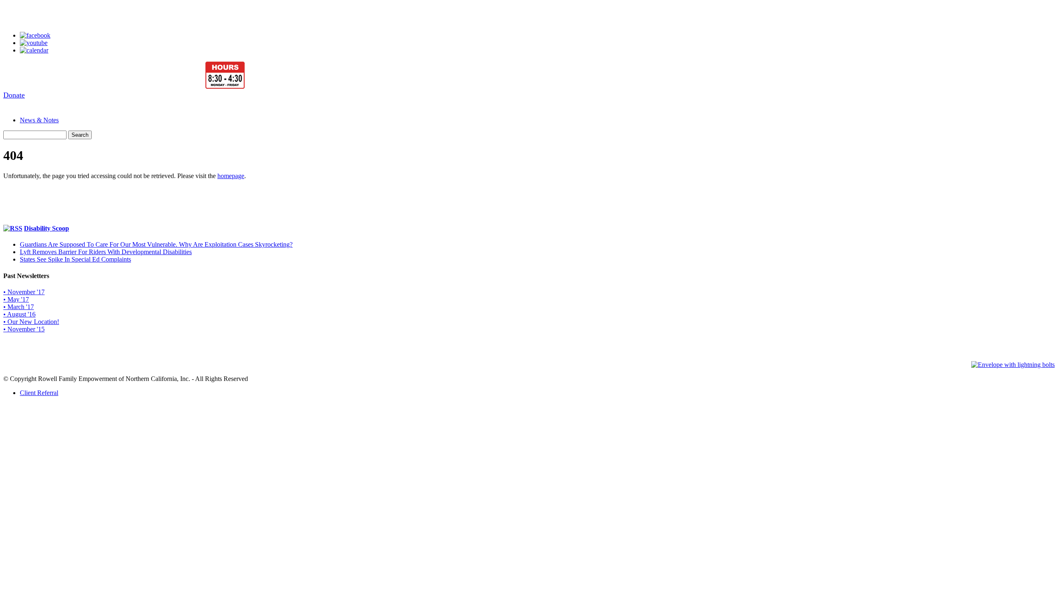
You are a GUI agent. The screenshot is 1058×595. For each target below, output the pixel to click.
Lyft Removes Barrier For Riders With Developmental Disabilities (106, 251)
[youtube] (34, 42)
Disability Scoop (46, 228)
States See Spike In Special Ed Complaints (75, 259)
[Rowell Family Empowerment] (124, 86)
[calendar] (34, 50)
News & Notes (39, 120)
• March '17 (18, 306)
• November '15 (24, 329)
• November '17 (24, 291)
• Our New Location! (31, 321)
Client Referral (39, 392)
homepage (230, 175)
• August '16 (19, 314)
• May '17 (16, 299)
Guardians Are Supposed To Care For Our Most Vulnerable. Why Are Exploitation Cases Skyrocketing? (156, 244)
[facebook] (35, 35)
